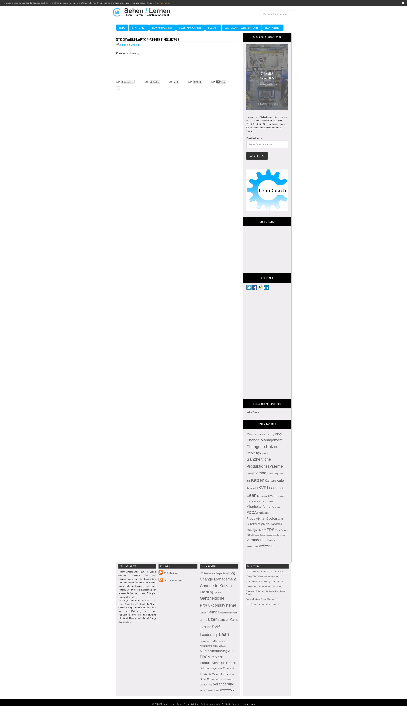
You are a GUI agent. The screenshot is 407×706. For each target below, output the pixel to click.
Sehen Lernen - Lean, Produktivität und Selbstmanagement (144, 11)
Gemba (259, 473)
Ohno (277, 507)
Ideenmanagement (275, 474)
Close (403, 3)
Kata (280, 480)
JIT (248, 480)
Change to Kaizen (262, 447)
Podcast (263, 512)
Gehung (249, 474)
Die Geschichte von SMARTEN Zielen (263, 586)
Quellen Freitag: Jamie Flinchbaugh (262, 599)
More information (162, 3)
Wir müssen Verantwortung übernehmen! (264, 581)
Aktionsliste (256, 434)
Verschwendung (279, 535)
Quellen (271, 518)
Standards (276, 524)
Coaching (253, 453)
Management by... (256, 501)
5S (248, 434)
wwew (263, 546)
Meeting (270, 502)
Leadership (276, 488)
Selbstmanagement (257, 524)
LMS (271, 495)
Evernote (264, 453)
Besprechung (268, 434)
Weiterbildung (252, 546)
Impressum (249, 704)
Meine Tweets (252, 412)
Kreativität (252, 488)
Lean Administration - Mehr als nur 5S (263, 604)
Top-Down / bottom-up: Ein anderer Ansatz (265, 571)
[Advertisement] (141, 68)
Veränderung (257, 540)
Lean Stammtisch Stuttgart (131, 604)
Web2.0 (271, 540)
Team (262, 530)
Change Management (264, 440)
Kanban (270, 480)
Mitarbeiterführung (260, 506)
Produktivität (255, 518)
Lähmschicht (280, 496)
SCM (280, 519)
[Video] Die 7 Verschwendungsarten (262, 576)
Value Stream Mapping (263, 535)
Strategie (252, 530)
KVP (262, 487)
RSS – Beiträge (170, 573)
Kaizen (257, 480)
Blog (278, 434)
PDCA (251, 513)
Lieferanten (262, 496)
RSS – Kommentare (172, 581)
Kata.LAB (126, 622)
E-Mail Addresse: (254, 138)
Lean (251, 495)
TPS (271, 529)
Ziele (270, 546)
